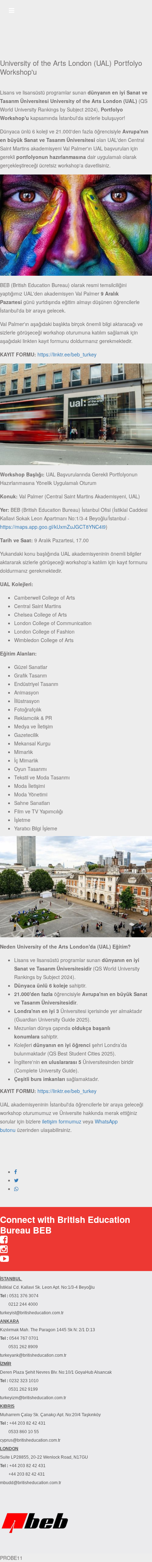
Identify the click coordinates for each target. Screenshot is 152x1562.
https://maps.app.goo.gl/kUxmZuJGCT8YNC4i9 (53, 526)
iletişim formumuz (61, 1121)
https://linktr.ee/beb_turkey (67, 354)
